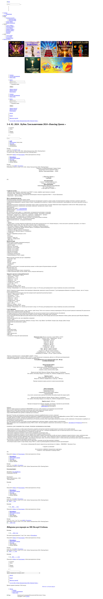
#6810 (15, 498)
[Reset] (20, 4)
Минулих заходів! (14, 118)
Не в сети (12, 143)
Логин (11, 81)
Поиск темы (12, 77)
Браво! (11, 115)
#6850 (15, 548)
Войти (11, 86)
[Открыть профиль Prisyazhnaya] (15, 158)
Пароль (11, 82)
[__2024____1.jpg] (11, 501)
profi (11, 141)
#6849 (23, 520)
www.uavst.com (23, 208)
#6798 (15, 149)
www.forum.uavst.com (22, 209)
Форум (11, 113)
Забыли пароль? (13, 89)
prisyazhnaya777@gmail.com (75, 422)
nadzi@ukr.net (44, 406)
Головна (12, 75)
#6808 (15, 165)
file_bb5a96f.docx (17, 471)
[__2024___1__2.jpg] (12, 551)
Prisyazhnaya (13, 157)
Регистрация (13, 91)
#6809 (15, 465)
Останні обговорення (15, 76)
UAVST (27, 596)
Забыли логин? (13, 90)
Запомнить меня (15, 84)
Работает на (45, 586)
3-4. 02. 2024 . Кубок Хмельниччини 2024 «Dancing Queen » (24, 120)
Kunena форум (51, 586)
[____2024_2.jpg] (11, 522)
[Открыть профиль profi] (13, 142)
